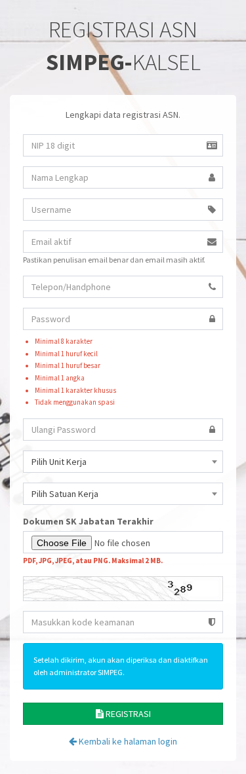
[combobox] (123, 462)
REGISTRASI (127, 714)
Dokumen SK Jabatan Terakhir (88, 521)
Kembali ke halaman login (127, 741)
